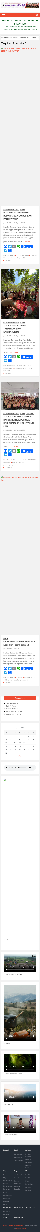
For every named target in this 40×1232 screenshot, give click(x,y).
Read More (29, 242)
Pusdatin (6, 1201)
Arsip (5, 1217)
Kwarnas (19, 677)
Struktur (6, 1175)
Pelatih (27, 1175)
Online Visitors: (11, 703)
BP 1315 (6, 1204)
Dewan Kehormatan (7, 1185)
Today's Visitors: (12, 709)
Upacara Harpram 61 (18, 258)
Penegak (28, 1187)
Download (7, 1207)
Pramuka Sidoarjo (20, 368)
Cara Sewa (17, 1178)
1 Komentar (8, 467)
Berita (22, 209)
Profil (16, 1150)
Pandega (28, 1190)
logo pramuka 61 (29, 677)
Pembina (28, 1178)
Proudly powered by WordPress (12, 1225)
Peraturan (6, 1211)
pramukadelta (7, 223)
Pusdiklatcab (7, 1195)
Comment (8, 260)
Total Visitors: (11, 714)
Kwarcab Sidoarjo (28, 1155)
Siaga (27, 1181)
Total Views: (10, 711)
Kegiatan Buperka (17, 1188)
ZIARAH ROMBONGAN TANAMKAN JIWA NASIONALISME (14, 328)
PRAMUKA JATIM (23, 255)
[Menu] (3, 15)
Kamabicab (18, 1154)
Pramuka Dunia (28, 1166)
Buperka (17, 1171)
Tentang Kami (30, 1207)
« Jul (19, 756)
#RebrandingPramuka (11, 209)
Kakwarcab (18, 1157)
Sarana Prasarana (17, 1182)
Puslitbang (6, 1198)
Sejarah (28, 1150)
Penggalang (29, 1184)
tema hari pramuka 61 (21, 680)
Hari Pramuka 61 (9, 255)
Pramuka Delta (21, 460)
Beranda (6, 1150)
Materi (27, 1171)
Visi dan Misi (18, 1160)
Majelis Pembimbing (7, 1179)
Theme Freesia (21, 1228)
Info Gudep (30, 413)
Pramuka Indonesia (28, 1161)
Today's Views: (11, 706)
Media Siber (18, 1217)
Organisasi (7, 1171)
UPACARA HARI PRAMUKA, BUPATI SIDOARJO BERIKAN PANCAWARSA (17, 215)
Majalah (6, 1214)
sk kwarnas (8, 680)
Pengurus (6, 1189)
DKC (5, 1192)
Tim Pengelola (19, 1175)
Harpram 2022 (21, 366)
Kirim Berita (18, 1207)
